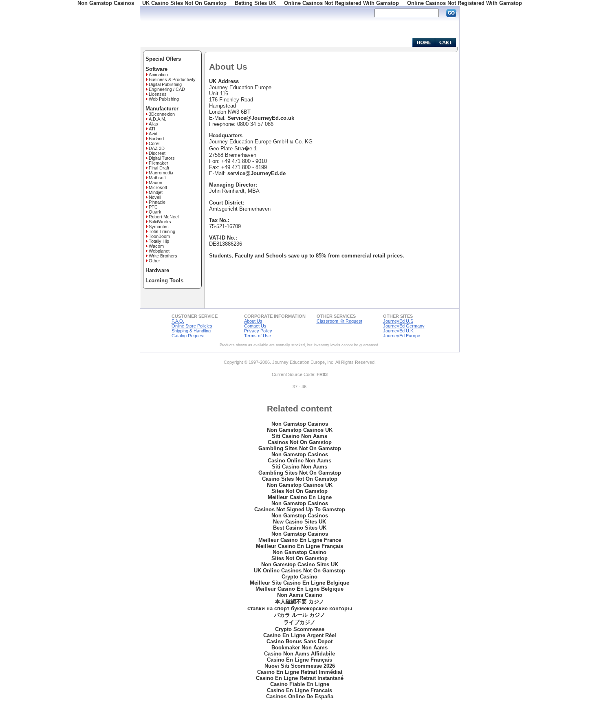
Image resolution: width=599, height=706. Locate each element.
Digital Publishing (165, 84)
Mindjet (156, 192)
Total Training (162, 231)
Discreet (157, 153)
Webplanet (159, 251)
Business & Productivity (172, 79)
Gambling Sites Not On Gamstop (299, 448)
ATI (152, 128)
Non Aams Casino (299, 595)
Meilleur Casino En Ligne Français (299, 546)
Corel (154, 143)
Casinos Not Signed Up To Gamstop (299, 509)
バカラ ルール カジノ (299, 615)
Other (154, 260)
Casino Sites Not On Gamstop (299, 479)
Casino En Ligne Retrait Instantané (300, 678)
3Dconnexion (162, 114)
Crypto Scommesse (299, 629)
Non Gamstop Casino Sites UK (299, 564)
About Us (253, 321)
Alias (153, 123)
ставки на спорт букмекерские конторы (299, 608)
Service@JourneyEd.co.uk (260, 118)
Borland (156, 138)
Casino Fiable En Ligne (299, 684)
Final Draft (159, 167)
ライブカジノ (299, 622)
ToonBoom (159, 236)
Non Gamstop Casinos (299, 424)
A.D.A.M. (157, 119)
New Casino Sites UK (299, 522)
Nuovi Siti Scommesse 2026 (299, 666)
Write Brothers (163, 255)
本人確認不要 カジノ (299, 601)
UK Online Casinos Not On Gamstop (299, 570)
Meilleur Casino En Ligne (300, 497)
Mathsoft (157, 177)
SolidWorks (160, 221)
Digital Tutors (162, 158)
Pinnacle (157, 202)
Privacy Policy (258, 330)
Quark (155, 211)
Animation (158, 74)
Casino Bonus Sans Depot (299, 641)
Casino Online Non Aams (299, 460)
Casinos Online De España (299, 696)
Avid (153, 133)
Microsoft (158, 187)
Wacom (156, 246)
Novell (155, 197)
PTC (153, 207)
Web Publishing (164, 99)
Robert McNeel (163, 216)
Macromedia (161, 172)
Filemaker (158, 163)
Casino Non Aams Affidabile (299, 654)
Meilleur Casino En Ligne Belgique (299, 589)
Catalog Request (188, 335)
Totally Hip (159, 241)
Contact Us (255, 325)
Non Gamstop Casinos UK (300, 430)
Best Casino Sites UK (299, 528)
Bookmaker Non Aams (299, 647)
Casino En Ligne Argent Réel (299, 635)
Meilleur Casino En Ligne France (299, 540)
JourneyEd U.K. (398, 330)
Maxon (155, 182)
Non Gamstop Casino (299, 552)
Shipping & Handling (191, 330)
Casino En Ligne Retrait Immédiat (299, 672)
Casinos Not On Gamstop (300, 442)
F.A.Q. (178, 321)
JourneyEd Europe (401, 335)
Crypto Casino (299, 577)
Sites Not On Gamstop (299, 491)
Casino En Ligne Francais (299, 690)
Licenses (158, 94)
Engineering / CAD (167, 89)
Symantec (159, 226)
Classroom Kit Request (339, 321)
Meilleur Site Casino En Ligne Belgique (299, 583)
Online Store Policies (192, 325)
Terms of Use (257, 335)
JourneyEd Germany (404, 325)
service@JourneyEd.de (256, 173)
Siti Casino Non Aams (299, 436)
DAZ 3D (157, 148)
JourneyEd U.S (398, 321)
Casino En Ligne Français (299, 660)
